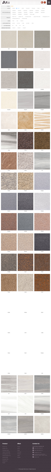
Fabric (18, 455)
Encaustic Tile (5, 459)
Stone (18, 448)
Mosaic (3, 462)
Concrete (19, 452)
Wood (18, 450)
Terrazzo (19, 453)
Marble (18, 446)
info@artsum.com (37, 452)
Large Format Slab (6, 452)
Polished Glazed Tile (6, 455)
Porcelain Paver (5, 450)
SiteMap (16, 469)
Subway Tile (4, 460)
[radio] (13, 8)
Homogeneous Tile (6, 453)
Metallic (19, 457)
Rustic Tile (4, 446)
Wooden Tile (4, 448)
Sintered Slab (5, 457)
